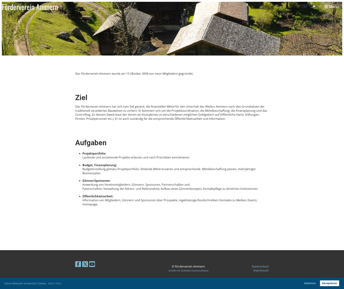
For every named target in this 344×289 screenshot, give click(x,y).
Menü (333, 6)
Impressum (261, 270)
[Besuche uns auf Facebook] (78, 265)
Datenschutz (260, 266)
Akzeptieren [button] (329, 283)
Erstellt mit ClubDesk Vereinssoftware (188, 270)
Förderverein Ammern (30, 7)
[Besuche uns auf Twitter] (85, 265)
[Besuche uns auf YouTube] (92, 265)
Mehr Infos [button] (54, 283)
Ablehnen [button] (310, 283)
